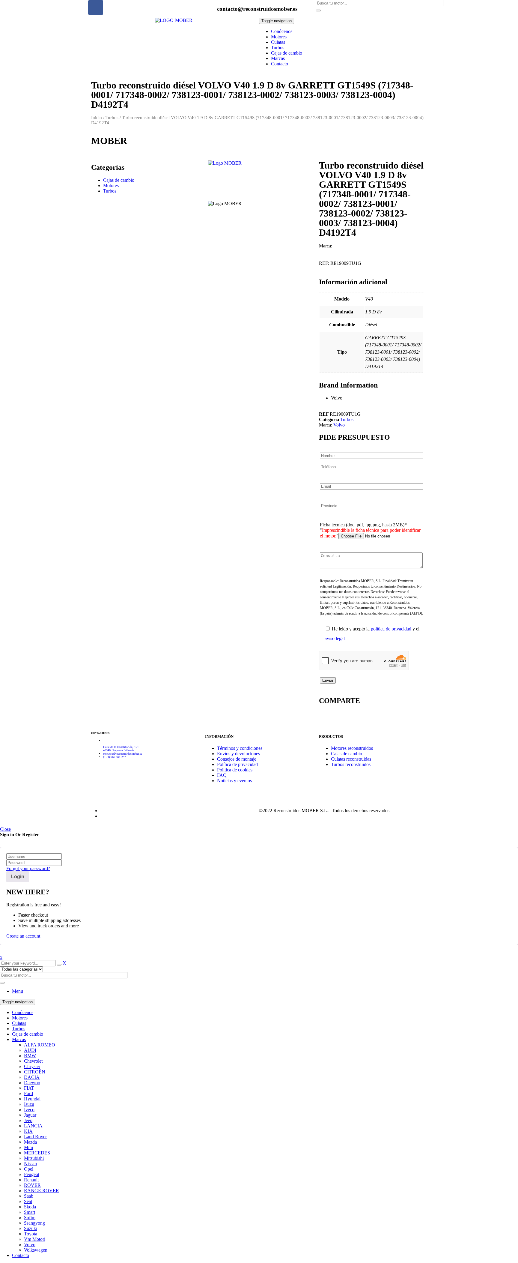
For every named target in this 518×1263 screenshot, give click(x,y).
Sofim (29, 1217)
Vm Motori (34, 1239)
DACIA (32, 1077)
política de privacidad (391, 628)
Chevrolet (33, 1061)
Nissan (30, 1163)
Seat (28, 1201)
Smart (29, 1212)
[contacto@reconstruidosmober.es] (209, 7)
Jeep (28, 1120)
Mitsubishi (34, 1158)
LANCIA (33, 1125)
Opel (28, 1169)
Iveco (29, 1109)
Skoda (30, 1206)
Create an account (23, 935)
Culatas (19, 1023)
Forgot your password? (28, 868)
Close (5, 829)
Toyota (30, 1233)
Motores (111, 185)
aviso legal (335, 638)
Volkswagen (35, 1250)
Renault (31, 1179)
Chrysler (32, 1066)
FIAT (29, 1088)
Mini (28, 1147)
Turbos (112, 117)
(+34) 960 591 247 (114, 757)
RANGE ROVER (41, 1190)
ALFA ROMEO (39, 1044)
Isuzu (29, 1104)
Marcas (19, 1039)
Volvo (339, 424)
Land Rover (35, 1136)
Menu (17, 991)
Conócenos (22, 1012)
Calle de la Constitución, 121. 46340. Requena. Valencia (121, 748)
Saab (28, 1196)
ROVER (32, 1185)
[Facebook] (95, 7)
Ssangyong (34, 1223)
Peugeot (31, 1174)
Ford (28, 1093)
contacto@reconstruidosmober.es (257, 9)
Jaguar (30, 1115)
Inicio (96, 117)
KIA (28, 1131)
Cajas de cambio (118, 180)
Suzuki (30, 1228)
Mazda (30, 1142)
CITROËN (34, 1071)
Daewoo (32, 1082)
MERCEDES (37, 1152)
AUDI (30, 1050)
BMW (30, 1055)
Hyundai (32, 1098)
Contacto (20, 1255)
